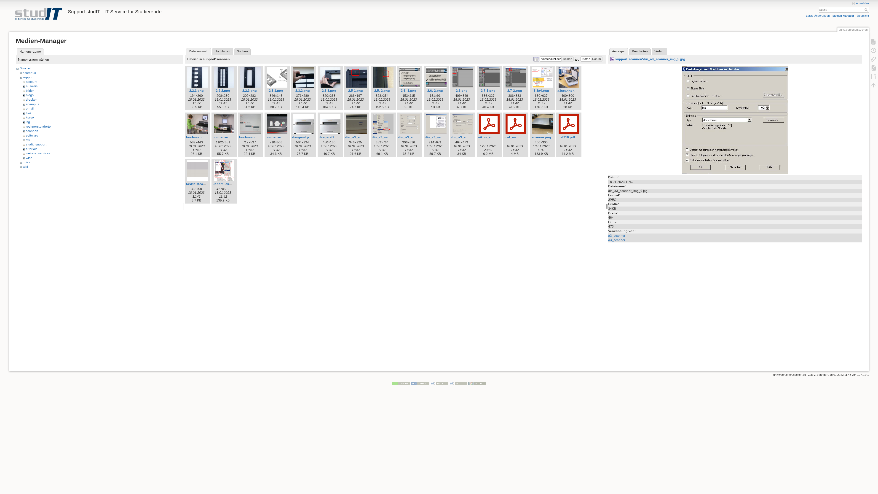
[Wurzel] (25, 68)
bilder (30, 90)
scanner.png (541, 137)
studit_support (36, 144)
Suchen (242, 51)
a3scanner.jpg (568, 90)
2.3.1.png (276, 90)
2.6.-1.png (408, 90)
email (30, 108)
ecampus (29, 73)
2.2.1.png (196, 90)
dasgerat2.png (330, 137)
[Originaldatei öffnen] (735, 119)
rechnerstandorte (38, 126)
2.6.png (462, 90)
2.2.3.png (249, 90)
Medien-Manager (843, 15)
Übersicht (863, 15)
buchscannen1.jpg (200, 137)
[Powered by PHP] (420, 383)
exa (28, 113)
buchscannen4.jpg (280, 137)
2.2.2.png (223, 90)
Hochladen (222, 51)
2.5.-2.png (382, 90)
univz (26, 162)
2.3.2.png (302, 90)
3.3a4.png (541, 90)
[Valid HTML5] (439, 383)
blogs (30, 95)
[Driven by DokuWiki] (477, 383)
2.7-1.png (488, 90)
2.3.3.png (329, 90)
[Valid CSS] (458, 383)
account (31, 81)
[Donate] (401, 383)
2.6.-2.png (435, 90)
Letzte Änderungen (818, 15)
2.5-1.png (355, 90)
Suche (867, 9)
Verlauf (659, 51)
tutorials (31, 149)
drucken (31, 99)
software (32, 135)
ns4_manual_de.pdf (519, 137)
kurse (30, 117)
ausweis (31, 86)
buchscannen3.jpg (253, 137)
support (28, 77)
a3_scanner (616, 235)
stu (28, 140)
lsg (28, 122)
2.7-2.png (514, 90)
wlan (29, 158)
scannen (32, 131)
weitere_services (38, 153)
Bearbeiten (640, 51)
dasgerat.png (302, 137)
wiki (25, 167)
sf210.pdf (567, 137)
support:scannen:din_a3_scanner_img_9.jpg (650, 59)
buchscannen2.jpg (227, 137)
